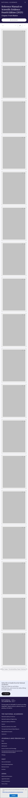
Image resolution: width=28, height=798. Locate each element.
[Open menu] (25, 2)
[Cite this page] (24, 31)
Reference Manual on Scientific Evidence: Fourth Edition (12, 9)
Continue (13, 795)
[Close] (25, 789)
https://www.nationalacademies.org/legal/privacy (12, 792)
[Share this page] (22, 31)
